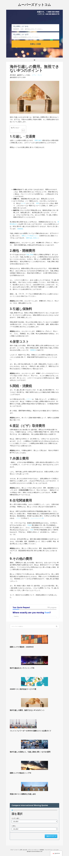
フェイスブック (48, 850)
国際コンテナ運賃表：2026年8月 (22, 647)
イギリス (29, 399)
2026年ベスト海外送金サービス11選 (23, 689)
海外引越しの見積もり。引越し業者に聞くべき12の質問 (30, 752)
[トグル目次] (22, 130)
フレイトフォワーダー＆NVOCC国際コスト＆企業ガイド (30, 731)
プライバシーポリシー (33, 850)
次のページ (50, 836)
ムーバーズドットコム (34, 4)
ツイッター (56, 850)
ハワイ (18, 518)
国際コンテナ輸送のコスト (30, 236)
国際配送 (33, 350)
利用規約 (42, 850)
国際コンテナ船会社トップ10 (20, 773)
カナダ (23, 203)
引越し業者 (29, 254)
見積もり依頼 (35, 44)
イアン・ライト (37, 75)
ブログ (11, 850)
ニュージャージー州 (37, 518)
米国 (37, 203)
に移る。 (14, 826)
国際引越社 (38, 140)
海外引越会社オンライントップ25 (22, 668)
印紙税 (29, 525)
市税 (31, 530)
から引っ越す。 (16, 818)
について (16, 850)
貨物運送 (20, 229)
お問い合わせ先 (23, 850)
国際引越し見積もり (32, 238)
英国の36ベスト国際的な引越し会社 (23, 794)
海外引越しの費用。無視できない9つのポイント (27, 710)
